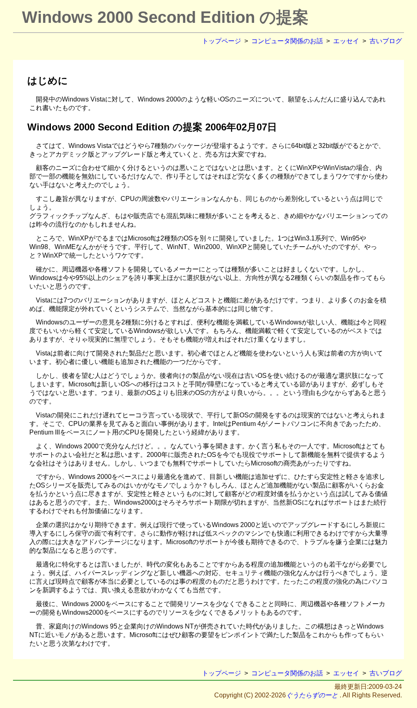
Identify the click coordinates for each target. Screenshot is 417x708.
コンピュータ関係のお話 (287, 40)
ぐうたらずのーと (312, 695)
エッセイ (346, 40)
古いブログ (385, 40)
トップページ (221, 40)
